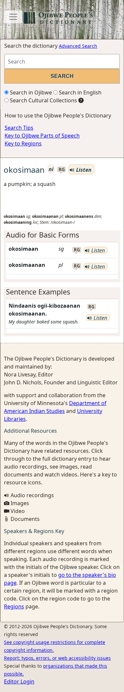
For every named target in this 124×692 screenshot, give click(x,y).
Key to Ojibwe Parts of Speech (42, 135)
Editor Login (19, 681)
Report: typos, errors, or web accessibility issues (57, 658)
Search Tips (19, 127)
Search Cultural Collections (43, 100)
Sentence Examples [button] (38, 291)
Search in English (80, 92)
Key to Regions (23, 143)
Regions (14, 606)
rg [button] (62, 169)
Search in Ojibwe (30, 92)
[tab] (62, 235)
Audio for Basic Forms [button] (42, 235)
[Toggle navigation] (13, 16)
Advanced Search (78, 46)
